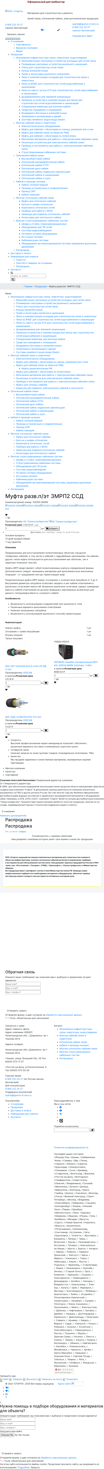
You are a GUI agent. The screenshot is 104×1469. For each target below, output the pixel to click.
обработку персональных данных (64, 1014)
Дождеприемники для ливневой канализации (46, 96)
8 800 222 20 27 (14, 24)
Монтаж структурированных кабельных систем (42, 220)
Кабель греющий (31, 194)
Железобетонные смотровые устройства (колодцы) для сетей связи (59, 61)
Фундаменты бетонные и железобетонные (44, 113)
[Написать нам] (1, 1381)
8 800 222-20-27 (14, 1079)
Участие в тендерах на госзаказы (34, 263)
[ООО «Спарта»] (14, 11)
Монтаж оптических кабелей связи (35, 197)
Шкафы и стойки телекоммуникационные (44, 224)
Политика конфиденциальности (71, 1147)
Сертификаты (23, 44)
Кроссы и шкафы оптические (37, 204)
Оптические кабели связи (30, 155)
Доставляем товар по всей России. (55, 532)
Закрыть (35, 1467)
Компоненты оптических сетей (38, 207)
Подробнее (23, 1467)
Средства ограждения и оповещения (42, 109)
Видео (19, 51)
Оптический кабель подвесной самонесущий (46, 171)
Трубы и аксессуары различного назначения (45, 74)
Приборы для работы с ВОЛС (37, 210)
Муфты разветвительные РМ (37, 368)
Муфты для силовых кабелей (31, 384)
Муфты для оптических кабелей (39, 201)
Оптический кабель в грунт (36, 178)
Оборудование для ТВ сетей (37, 227)
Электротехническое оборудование (41, 126)
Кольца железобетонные (35, 70)
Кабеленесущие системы (35, 240)
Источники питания (32, 237)
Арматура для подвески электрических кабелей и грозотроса (49, 388)
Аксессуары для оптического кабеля (41, 217)
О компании (17, 41)
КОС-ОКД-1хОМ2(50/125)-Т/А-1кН (23, 717)
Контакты (16, 269)
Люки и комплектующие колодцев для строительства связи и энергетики (56, 316)
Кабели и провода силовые (30, 181)
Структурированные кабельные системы (44, 152)
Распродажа (22, 250)
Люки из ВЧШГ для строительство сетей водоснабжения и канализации (55, 319)
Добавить (53, 528)
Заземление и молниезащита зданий (41, 116)
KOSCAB (27, 672)
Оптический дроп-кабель (35, 168)
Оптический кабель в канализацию (40, 175)
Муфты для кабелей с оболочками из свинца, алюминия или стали (57, 129)
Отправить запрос (17, 1010)
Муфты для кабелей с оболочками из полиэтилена (49, 135)
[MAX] (61, 1120)
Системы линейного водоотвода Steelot (43, 119)
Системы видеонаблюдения (37, 230)
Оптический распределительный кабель (43, 162)
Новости (20, 259)
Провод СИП (28, 191)
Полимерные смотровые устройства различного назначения (54, 64)
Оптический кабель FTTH (35, 165)
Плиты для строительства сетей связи (42, 67)
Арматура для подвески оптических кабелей (46, 214)
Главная (28, 286)
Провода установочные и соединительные (45, 188)
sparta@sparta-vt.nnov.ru (85, 24)
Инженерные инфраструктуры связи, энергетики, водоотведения (51, 57)
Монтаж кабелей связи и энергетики (36, 122)
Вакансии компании (27, 47)
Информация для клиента (24, 256)
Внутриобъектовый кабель (36, 158)
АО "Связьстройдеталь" (36, 521)
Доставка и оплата (21, 253)
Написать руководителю (13, 815)
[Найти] (13, 279)
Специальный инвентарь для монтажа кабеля (46, 106)
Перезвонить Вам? (82, 36)
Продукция (17, 54)
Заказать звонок (16, 34)
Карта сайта (64, 1383)
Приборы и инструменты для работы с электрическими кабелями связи (55, 381)
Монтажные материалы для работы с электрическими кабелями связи (60, 139)
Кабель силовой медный (35, 184)
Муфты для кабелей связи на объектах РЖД (45, 132)
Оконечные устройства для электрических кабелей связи (53, 142)
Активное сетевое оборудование (39, 233)
